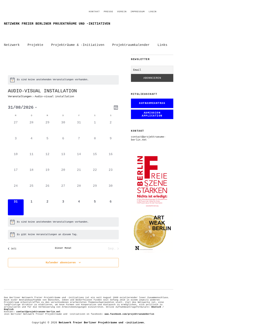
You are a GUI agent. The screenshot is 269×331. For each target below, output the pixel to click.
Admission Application (152, 114)
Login (153, 11)
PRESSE (108, 11)
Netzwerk (12, 45)
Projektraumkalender (131, 45)
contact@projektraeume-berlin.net (38, 312)
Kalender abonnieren (61, 262)
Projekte (35, 45)
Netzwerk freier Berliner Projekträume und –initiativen (57, 24)
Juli (13, 248)
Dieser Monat (63, 248)
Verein (122, 11)
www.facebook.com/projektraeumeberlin (129, 314)
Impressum (138, 11)
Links (162, 45)
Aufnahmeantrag (152, 103)
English (9, 309)
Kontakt (94, 11)
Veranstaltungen (20, 96)
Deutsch (156, 307)
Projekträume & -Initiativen (77, 45)
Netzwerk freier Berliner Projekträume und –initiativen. (102, 322)
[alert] (63, 80)
